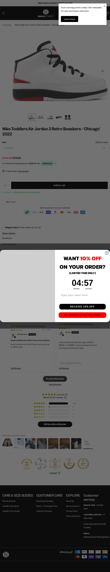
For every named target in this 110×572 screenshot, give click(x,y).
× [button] (104, 6)
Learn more (69, 19)
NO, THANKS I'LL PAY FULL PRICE (82, 315)
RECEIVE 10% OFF (82, 306)
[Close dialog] (107, 253)
